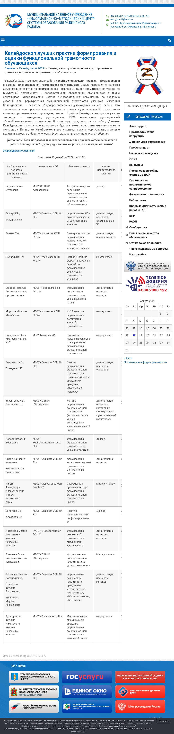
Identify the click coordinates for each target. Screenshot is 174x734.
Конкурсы (136, 164)
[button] (3, 39)
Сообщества (138, 227)
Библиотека (137, 200)
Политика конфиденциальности (145, 362)
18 (134, 335)
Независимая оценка (143, 153)
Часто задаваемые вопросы (148, 248)
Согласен (163, 721)
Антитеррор (137, 126)
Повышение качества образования (144, 235)
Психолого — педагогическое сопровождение (140, 184)
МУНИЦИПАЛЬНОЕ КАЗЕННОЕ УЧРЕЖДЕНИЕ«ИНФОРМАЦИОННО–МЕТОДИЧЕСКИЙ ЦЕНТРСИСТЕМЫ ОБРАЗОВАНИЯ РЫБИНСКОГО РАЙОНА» (60, 21)
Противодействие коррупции (141, 134)
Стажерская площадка (145, 243)
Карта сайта (137, 254)
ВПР (132, 215)
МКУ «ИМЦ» (19, 665)
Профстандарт (139, 147)
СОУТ (133, 159)
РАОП (133, 221)
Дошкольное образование (147, 141)
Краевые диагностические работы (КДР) (147, 208)
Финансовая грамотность (146, 194)
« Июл (128, 358)
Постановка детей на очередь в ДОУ (143, 172)
